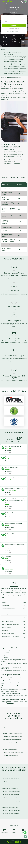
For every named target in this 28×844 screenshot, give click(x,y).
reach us (20, 294)
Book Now (14, 25)
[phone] (22, 2)
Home (2, 77)
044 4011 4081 (10, 702)
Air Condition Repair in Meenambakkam (13, 77)
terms (20, 28)
